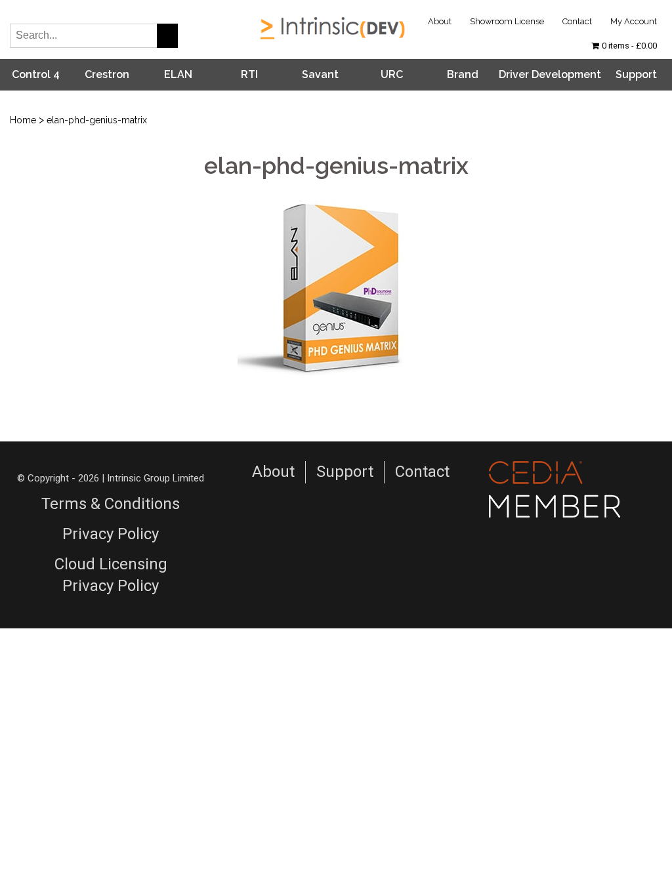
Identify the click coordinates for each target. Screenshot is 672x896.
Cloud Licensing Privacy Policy (110, 575)
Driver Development (550, 74)
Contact (577, 21)
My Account (633, 21)
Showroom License (507, 21)
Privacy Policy (110, 534)
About (440, 21)
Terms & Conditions (110, 504)
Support (636, 74)
